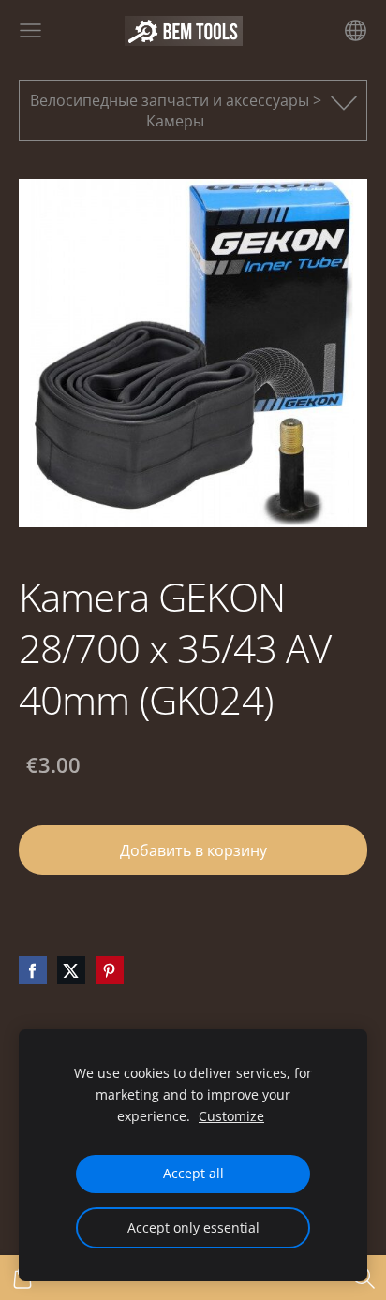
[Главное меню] (30, 30)
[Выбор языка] (355, 30)
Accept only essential (193, 1227)
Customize (231, 1116)
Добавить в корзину (193, 850)
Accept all (193, 1173)
